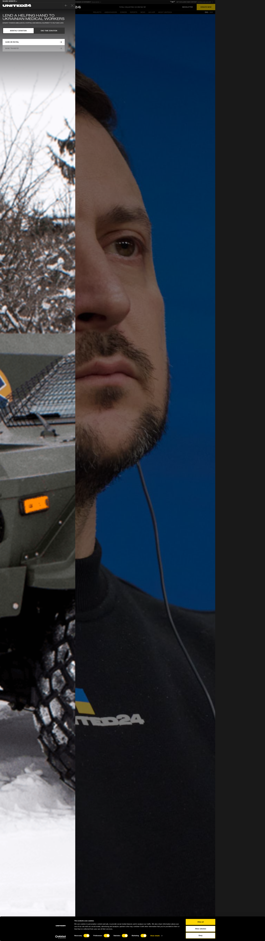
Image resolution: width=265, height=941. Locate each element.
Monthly (18, 30)
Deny (200, 935)
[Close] (66, 5)
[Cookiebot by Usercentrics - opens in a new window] (61, 937)
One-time (49, 30)
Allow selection (200, 929)
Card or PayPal (12, 42)
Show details (155, 936)
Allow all (200, 922)
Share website (9, 1)
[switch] (107, 935)
